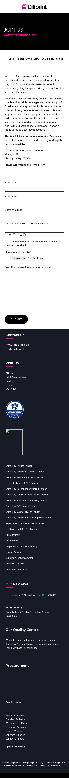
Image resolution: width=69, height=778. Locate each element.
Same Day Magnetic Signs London (23, 512)
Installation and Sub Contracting (22, 529)
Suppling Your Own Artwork (19, 558)
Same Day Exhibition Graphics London (25, 471)
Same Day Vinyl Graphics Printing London (27, 500)
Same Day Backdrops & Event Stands (24, 477)
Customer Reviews (15, 563)
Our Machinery (13, 535)
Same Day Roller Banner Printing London (26, 489)
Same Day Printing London (19, 466)
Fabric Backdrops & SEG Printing (22, 483)
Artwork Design (13, 552)
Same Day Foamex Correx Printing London (27, 494)
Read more (11, 616)
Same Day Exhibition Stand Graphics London (28, 517)
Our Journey (12, 540)
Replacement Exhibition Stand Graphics (25, 523)
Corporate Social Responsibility (21, 546)
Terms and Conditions (16, 569)
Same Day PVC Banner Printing (21, 506)
